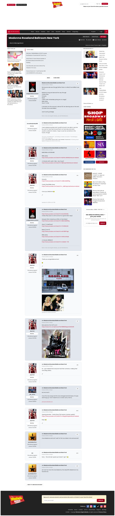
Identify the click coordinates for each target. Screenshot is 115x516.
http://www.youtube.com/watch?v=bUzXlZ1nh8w (55, 214)
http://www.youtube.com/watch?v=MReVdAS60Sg (55, 221)
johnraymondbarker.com (47, 401)
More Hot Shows (89, 162)
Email (48, 78)
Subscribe (56, 78)
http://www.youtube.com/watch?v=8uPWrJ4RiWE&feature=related (60, 157)
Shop (63, 31)
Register (93, 31)
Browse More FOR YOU (94, 209)
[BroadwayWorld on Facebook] (87, 506)
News (32, 31)
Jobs (52, 31)
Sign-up (98, 3)
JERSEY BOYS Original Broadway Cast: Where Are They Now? (14, 83)
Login (101, 31)
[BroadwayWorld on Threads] (101, 506)
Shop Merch (12, 4)
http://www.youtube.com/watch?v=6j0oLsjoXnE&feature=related (60, 163)
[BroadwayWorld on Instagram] (91, 506)
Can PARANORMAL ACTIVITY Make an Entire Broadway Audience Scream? (103, 94)
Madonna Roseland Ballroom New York (53, 83)
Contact (81, 509)
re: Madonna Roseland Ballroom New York (54, 123)
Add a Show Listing (21, 4)
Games (69, 31)
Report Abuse (97, 39)
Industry (43, 31)
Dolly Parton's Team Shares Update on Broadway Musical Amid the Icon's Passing (36, 60)
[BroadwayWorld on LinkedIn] (94, 506)
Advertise (70, 509)
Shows (37, 31)
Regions (99, 509)
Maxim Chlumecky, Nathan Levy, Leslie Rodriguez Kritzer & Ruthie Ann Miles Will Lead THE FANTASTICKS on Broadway (14, 98)
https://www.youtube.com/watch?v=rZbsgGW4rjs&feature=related (60, 416)
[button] (106, 32)
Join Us (85, 509)
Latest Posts (95, 36)
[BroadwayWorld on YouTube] (105, 506)
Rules (105, 39)
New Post (82, 39)
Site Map (104, 509)
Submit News (92, 509)
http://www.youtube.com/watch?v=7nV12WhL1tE (55, 226)
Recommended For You (89, 169)
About (75, 509)
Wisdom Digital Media (82, 512)
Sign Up (100, 500)
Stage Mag (75, 31)
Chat (48, 31)
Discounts (101, 162)
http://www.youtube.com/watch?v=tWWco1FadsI (55, 236)
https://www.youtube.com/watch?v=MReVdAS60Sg (56, 181)
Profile (32, 96)
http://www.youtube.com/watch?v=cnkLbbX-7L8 (55, 242)
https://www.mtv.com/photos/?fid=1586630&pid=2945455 (58, 327)
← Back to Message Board (16, 43)
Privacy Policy (102, 512)
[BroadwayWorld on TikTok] (98, 506)
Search (89, 39)
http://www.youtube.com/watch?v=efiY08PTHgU (55, 231)
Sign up (102, 223)
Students (58, 31)
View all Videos (87, 103)
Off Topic (103, 36)
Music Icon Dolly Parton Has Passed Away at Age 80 (14, 57)
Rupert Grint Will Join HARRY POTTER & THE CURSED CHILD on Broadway (14, 69)
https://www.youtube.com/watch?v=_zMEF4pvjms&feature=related (60, 186)
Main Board (86, 36)
